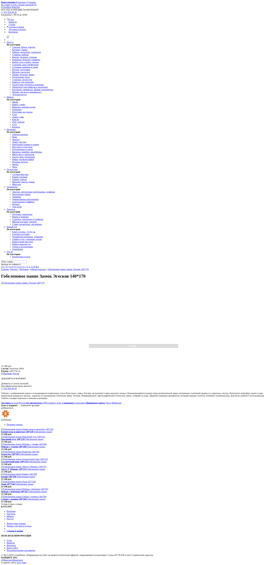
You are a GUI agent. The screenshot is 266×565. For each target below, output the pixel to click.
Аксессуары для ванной (23, 157)
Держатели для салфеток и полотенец (30, 87)
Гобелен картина (20, 134)
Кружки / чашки (20, 50)
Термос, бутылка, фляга (23, 74)
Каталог (14, 269)
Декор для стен (19, 142)
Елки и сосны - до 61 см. (23, 232)
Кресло (15, 119)
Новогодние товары (16, 523)
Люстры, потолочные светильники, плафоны (33, 192)
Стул (14, 124)
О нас (11, 19)
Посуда (10, 42)
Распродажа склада (21, 257)
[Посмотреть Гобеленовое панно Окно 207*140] (18, 481)
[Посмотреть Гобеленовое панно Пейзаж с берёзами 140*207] (24, 489)
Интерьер (11, 129)
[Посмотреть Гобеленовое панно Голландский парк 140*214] (24, 459)
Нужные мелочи (20, 162)
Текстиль (11, 209)
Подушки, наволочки (22, 214)
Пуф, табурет (18, 122)
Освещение (12, 187)
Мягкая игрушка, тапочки (24, 222)
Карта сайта (12, 548)
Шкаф (15, 102)
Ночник (16, 204)
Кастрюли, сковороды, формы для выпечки (32, 89)
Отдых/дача (12, 169)
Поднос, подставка (21, 69)
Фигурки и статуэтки (22, 147)
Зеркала (16, 139)
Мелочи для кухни (21, 72)
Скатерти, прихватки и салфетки (27, 219)
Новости (13, 22)
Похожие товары (15, 424)
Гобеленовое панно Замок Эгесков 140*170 (68, 269)
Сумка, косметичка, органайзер (27, 224)
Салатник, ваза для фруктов (25, 64)
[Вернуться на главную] (10, 40)
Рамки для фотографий (23, 159)
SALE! (10, 252)
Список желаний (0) (27, 5)
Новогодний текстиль (22, 242)
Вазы (14, 137)
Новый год (12, 227)
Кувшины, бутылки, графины (26, 59)
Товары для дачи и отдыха (19, 526)
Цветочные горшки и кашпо (25, 144)
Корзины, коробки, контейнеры (27, 152)
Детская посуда (19, 94)
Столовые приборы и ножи (25, 67)
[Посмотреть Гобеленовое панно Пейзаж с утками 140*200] (24, 444)
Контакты (13, 32)
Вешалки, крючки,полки (23, 107)
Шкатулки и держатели (23, 154)
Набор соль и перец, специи (25, 62)
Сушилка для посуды (22, 79)
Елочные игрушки (21, 234)
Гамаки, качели (19, 179)
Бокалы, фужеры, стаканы (24, 57)
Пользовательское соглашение (21, 550)
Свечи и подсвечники (22, 247)
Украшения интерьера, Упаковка (27, 237)
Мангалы (16, 184)
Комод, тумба (18, 104)
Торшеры (16, 197)
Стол (14, 114)
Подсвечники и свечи (22, 149)
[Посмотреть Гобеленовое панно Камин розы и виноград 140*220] (27, 429)
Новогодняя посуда (21, 244)
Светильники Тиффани (23, 202)
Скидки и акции (16, 27)
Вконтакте (18, 560)
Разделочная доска (21, 77)
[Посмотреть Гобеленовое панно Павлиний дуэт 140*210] (23, 437)
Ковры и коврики (20, 217)
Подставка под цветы (22, 112)
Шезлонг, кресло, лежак (23, 182)
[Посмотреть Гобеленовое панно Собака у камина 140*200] (23, 496)
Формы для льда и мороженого (27, 92)
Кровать (16, 127)
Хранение (17, 109)
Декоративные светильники (25, 199)
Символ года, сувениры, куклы (27, 239)
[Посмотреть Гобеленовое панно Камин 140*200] (19, 474)
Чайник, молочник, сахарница (26, 52)
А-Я (33, 267)
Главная (5, 269)
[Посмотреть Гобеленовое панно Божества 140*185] (20, 452)
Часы (14, 167)
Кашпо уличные (19, 177)
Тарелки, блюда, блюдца (23, 47)
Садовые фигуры (20, 174)
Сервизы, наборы (20, 54)
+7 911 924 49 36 (9, 12)
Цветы (15, 164)
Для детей (17, 207)
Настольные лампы (21, 194)
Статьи (12, 24)
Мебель (10, 97)
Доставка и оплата (17, 29)
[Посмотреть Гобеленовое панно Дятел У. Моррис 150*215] (23, 466)
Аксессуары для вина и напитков (28, 84)
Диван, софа (18, 117)
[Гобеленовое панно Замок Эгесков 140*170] (133, 323)
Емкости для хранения (22, 82)
